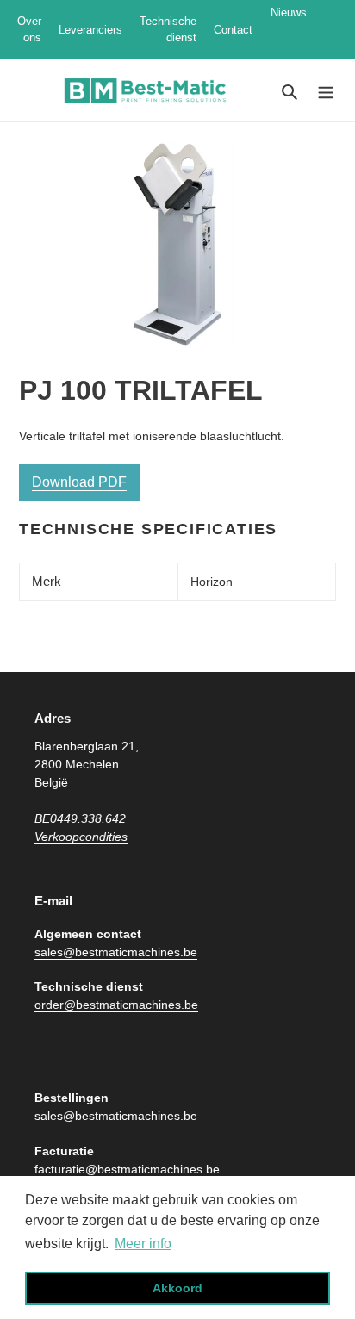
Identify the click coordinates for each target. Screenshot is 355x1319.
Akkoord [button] (177, 1288)
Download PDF (79, 482)
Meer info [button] (143, 1243)
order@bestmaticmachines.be (116, 1004)
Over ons (29, 30)
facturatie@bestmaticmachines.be (127, 1169)
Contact (233, 29)
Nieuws (296, 29)
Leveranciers (90, 29)
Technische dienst (168, 30)
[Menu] (326, 90)
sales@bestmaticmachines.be (115, 952)
